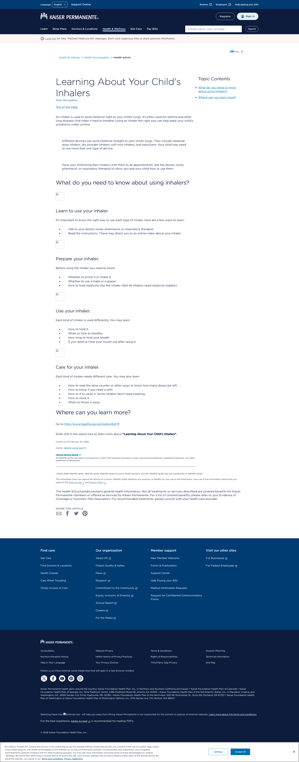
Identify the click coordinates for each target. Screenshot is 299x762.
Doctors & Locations (85, 28)
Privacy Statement (73, 759)
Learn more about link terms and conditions (232, 714)
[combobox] (213, 29)
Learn (44, 28)
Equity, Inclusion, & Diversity (113, 595)
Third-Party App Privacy (164, 662)
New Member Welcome (165, 558)
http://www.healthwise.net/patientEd (90, 424)
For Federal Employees (220, 565)
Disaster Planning (215, 651)
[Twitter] (43, 678)
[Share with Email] (59, 513)
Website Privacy (104, 651)
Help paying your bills (247, 4)
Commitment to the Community (115, 588)
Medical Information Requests (169, 588)
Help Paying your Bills (164, 580)
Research (101, 580)
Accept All (240, 752)
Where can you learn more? (217, 97)
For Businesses (215, 558)
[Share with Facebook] (67, 513)
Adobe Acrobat (79, 721)
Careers (100, 610)
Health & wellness (69, 57)
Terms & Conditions (161, 651)
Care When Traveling (53, 580)
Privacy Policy (96, 482)
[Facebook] (53, 678)
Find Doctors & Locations (56, 565)
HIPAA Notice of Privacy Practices (114, 656)
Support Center (81, 4)
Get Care (136, 28)
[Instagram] (80, 678)
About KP (102, 558)
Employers (221, 4)
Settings (218, 752)
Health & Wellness (114, 28)
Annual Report (105, 602)
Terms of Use (75, 482)
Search (252, 29)
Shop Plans (60, 28)
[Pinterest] (71, 678)
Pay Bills (152, 28)
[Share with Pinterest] (85, 513)
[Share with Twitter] (76, 513)
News (99, 573)
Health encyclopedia (97, 57)
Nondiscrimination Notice (54, 656)
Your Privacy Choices (107, 662)
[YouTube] (62, 678)
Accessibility (47, 651)
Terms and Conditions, (52, 759)
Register (225, 16)
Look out (50, 38)
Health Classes (49, 573)
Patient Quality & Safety (110, 565)
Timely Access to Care (54, 588)
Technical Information (217, 656)
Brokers (204, 4)
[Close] (294, 751)
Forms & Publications (164, 565)
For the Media (104, 617)
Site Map (210, 662)
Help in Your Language (52, 662)
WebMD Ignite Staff (73, 448)
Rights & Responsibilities (164, 656)
